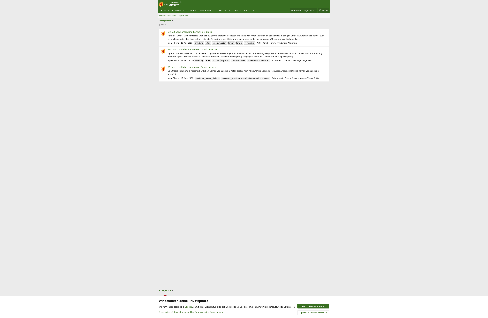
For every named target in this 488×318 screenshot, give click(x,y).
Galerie (190, 10)
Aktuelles (176, 10)
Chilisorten (222, 10)
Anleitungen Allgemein (287, 43)
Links (235, 10)
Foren (163, 10)
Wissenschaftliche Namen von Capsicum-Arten (193, 49)
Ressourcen (205, 10)
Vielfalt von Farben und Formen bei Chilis (190, 31)
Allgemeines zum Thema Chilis (305, 78)
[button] (168, 10)
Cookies (188, 306)
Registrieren (183, 15)
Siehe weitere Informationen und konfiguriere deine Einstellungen (191, 312)
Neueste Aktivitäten (167, 15)
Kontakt (247, 10)
